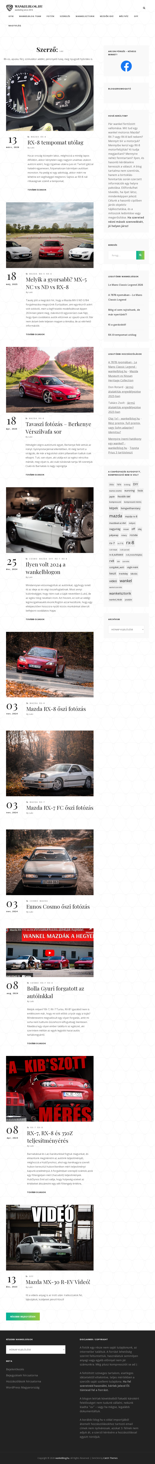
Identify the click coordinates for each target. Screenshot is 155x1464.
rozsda (133, 535)
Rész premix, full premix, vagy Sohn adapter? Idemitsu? (124, 427)
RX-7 (57, 558)
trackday (123, 573)
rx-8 (130, 542)
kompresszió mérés (132, 502)
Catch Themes (110, 1458)
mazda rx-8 (131, 516)
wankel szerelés (115, 587)
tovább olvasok (37, 189)
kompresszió (115, 502)
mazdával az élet (117, 522)
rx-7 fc (120, 543)
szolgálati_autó (116, 567)
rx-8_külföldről (116, 554)
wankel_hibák (115, 599)
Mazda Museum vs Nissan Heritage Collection (123, 375)
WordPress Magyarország (23, 1387)
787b (119, 484)
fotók (50, 16)
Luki (32, 147)
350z (111, 484)
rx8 (111, 561)
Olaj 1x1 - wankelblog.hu (124, 418)
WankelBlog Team (30, 16)
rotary (124, 535)
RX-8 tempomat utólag (55, 142)
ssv (118, 561)
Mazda (35, 137)
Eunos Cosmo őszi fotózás (58, 906)
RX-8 (43, 137)
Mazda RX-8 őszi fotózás (56, 708)
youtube (128, 599)
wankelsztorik (85, 16)
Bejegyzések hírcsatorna (22, 1375)
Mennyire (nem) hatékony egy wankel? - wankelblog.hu (124, 443)
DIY (135, 484)
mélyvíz (124, 16)
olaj (140, 529)
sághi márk (132, 567)
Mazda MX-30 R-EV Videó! (58, 1281)
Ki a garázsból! (117, 324)
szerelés (126, 561)
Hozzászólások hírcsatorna (23, 1381)
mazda (115, 516)
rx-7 (112, 543)
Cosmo (33, 558)
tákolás (134, 573)
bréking (127, 485)
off (136, 16)
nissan (126, 529)
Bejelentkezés (15, 1369)
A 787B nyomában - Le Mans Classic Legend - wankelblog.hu (122, 366)
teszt (112, 573)
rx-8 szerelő (124, 550)
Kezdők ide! (107, 16)
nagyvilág (14, 25)
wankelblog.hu (29, 6)
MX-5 (42, 274)
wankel (126, 580)
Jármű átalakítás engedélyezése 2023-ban (124, 391)
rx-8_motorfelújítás (134, 555)
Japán (112, 496)
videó (113, 581)
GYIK (11, 16)
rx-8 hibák (113, 550)
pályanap (113, 535)
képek (113, 508)
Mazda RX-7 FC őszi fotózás (59, 807)
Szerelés (65, 16)
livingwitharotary (130, 508)
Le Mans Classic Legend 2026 (125, 284)
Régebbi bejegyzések (23, 1316)
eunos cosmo (115, 490)
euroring (130, 490)
